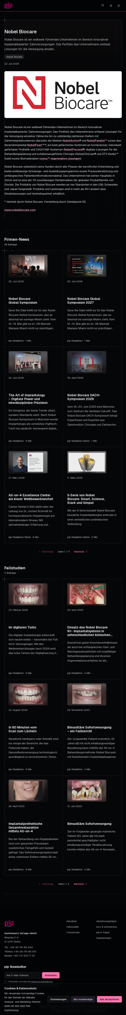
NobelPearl (34, 145)
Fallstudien (72, 926)
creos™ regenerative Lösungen (60, 158)
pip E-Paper (103, 932)
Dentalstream (103, 938)
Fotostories (73, 932)
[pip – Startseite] (8, 5)
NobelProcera (73, 149)
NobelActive (71, 140)
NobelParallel (96, 140)
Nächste (79, 551)
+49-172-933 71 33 (24, 955)
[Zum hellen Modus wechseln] (111, 5)
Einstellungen (59, 999)
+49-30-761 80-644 (21, 947)
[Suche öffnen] (103, 5)
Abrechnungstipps (106, 921)
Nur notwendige (83, 999)
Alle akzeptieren (109, 999)
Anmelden (51, 975)
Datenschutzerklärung (42, 981)
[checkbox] (5, 981)
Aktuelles (71, 921)
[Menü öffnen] (119, 5)
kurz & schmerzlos (106, 926)
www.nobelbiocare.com (20, 210)
